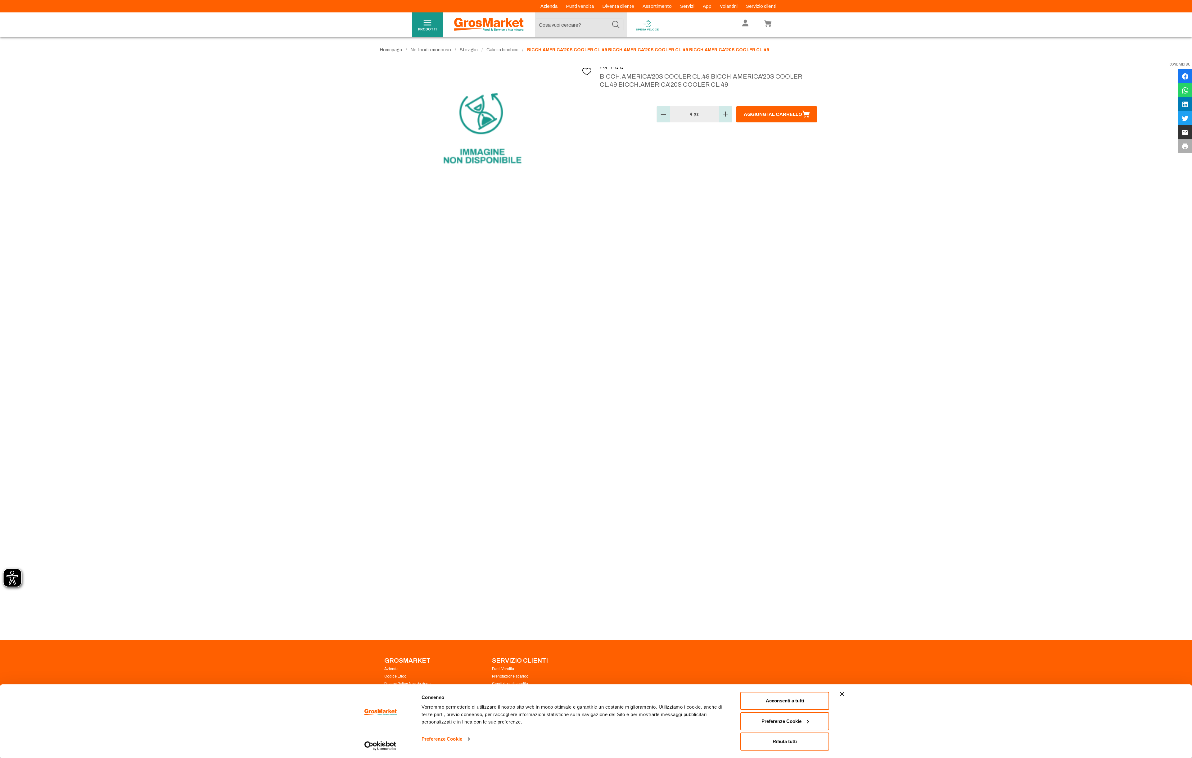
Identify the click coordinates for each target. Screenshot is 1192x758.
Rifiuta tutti (785, 741)
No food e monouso (431, 50)
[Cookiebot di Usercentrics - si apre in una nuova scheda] (380, 746)
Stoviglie (469, 50)
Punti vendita (580, 6)
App (707, 6)
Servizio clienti (761, 6)
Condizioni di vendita (510, 684)
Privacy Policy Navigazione (407, 684)
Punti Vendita (503, 669)
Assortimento (658, 6)
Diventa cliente (618, 6)
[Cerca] (616, 25)
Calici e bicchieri (502, 50)
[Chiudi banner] (842, 694)
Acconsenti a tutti (785, 700)
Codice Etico (395, 676)
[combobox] (579, 25)
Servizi (687, 6)
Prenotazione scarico (510, 676)
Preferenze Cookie (442, 739)
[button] (663, 114)
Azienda (549, 6)
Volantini (729, 6)
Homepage (391, 50)
